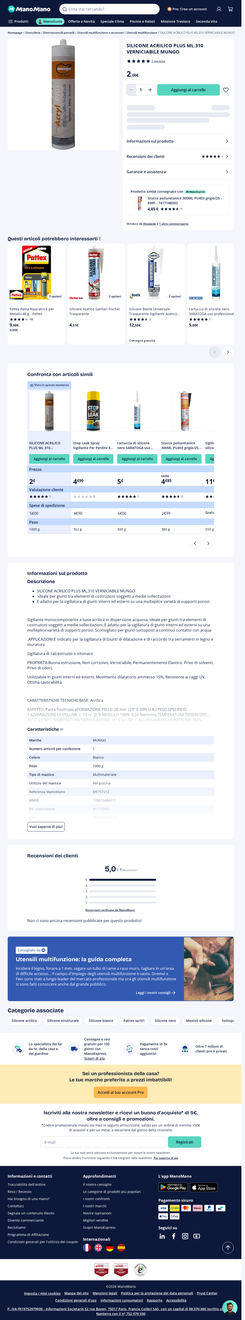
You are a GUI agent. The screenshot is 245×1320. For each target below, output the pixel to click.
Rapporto (154, 1300)
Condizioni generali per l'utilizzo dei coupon (43, 1242)
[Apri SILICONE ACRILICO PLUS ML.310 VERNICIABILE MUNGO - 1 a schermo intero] (63, 94)
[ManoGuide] (230, 1307)
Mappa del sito (76, 1293)
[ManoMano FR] (87, 1247)
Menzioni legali (105, 1293)
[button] (178, 200)
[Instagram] (185, 1236)
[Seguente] (228, 352)
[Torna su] (228, 1247)
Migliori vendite (95, 1220)
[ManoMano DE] (110, 1247)
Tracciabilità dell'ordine (26, 1184)
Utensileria (32, 33)
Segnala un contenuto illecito (31, 1213)
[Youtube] (196, 1236)
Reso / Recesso (19, 1191)
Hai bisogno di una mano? (28, 1199)
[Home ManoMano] (30, 9)
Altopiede (149, 224)
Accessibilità (176, 1300)
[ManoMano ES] (121, 1247)
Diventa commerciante (26, 1220)
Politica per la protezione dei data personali (157, 1293)
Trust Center (207, 1293)
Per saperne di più (166, 1158)
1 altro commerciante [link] (174, 224)
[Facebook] (174, 1236)
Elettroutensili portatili (58, 33)
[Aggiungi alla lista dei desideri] (226, 90)
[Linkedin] (162, 1236)
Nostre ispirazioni (97, 1213)
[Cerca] (64, 9)
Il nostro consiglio (97, 1184)
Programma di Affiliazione (28, 1234)
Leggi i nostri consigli (153, 992)
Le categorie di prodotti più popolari (112, 1191)
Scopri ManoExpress (99, 1227)
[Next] (208, 543)
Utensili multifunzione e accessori (100, 33)
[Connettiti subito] (219, 9)
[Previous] (195, 543)
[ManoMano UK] (98, 1247)
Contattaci (16, 1206)
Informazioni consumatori (121, 1300)
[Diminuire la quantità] (131, 90)
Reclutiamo (17, 1227)
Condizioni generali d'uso (76, 1300)
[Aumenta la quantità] (150, 90)
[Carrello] (230, 9)
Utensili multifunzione (142, 33)
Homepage (15, 33)
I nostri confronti (96, 1199)
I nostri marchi (94, 1206)
